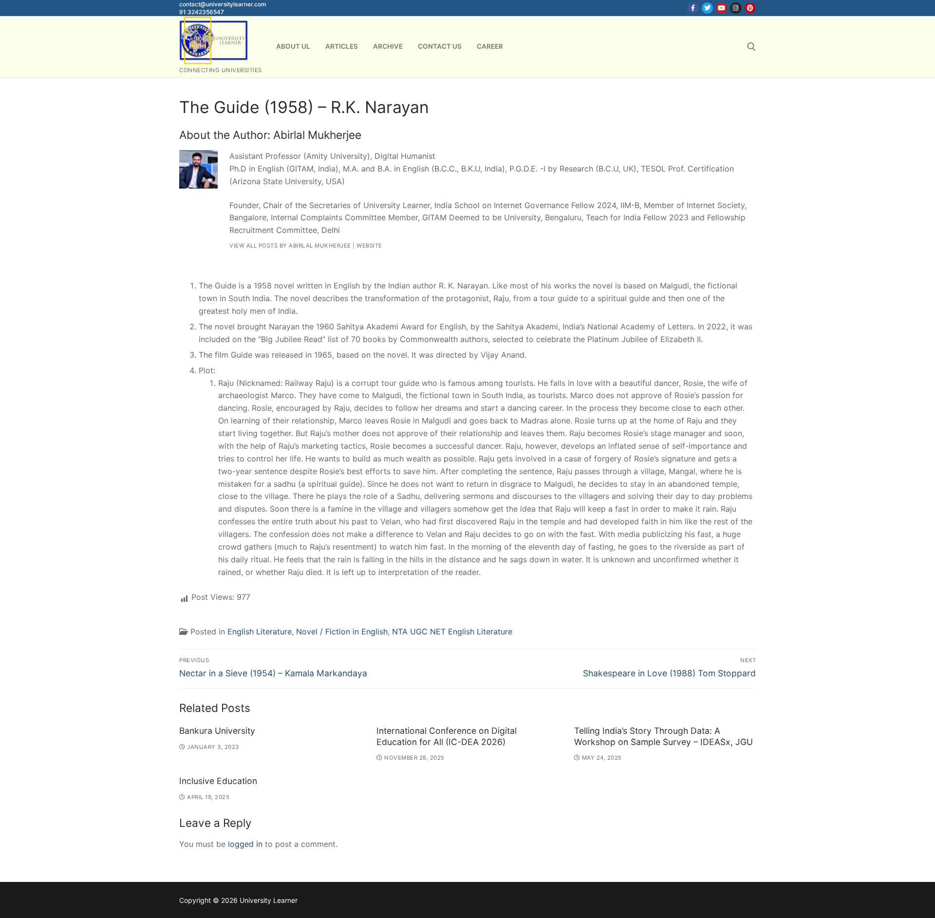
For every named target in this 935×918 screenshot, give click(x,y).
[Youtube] (721, 8)
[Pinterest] (750, 8)
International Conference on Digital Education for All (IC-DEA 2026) (446, 736)
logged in (245, 844)
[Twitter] (707, 8)
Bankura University (217, 731)
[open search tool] (751, 46)
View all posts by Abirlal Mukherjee (290, 245)
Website (369, 245)
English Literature (259, 631)
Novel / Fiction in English (342, 631)
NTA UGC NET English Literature (452, 631)
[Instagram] (735, 8)
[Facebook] (692, 8)
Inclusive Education (218, 781)
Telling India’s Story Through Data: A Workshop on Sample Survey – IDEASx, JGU (663, 736)
